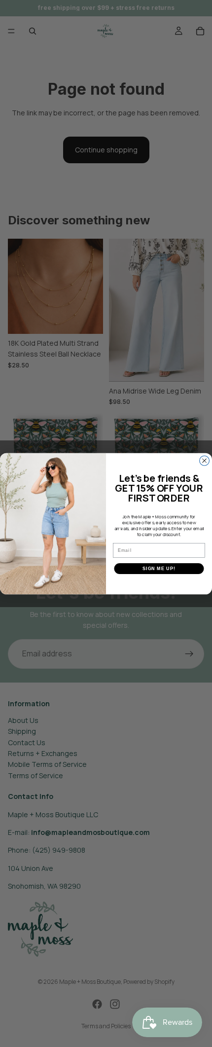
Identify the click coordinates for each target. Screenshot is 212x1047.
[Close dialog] (205, 461)
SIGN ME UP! (159, 568)
